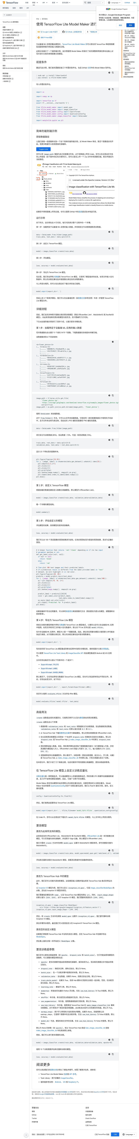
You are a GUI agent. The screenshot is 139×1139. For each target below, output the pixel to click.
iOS (64, 1082)
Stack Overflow (90, 1118)
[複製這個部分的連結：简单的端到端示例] (59, 131)
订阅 (115, 1134)
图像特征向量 (64, 733)
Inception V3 (43, 888)
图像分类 (81, 298)
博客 (33, 1111)
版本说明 (88, 1115)
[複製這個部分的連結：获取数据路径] (51, 137)
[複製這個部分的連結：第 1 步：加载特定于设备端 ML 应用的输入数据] (84, 328)
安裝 (26, 3)
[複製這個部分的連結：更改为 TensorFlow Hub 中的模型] (71, 876)
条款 (33, 1134)
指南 (14, 8)
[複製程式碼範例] (113, 72)
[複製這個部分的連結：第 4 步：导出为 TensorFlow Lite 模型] (75, 620)
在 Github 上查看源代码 (73, 32)
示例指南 (105, 649)
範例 (21, 8)
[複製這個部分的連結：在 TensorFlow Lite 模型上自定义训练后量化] (90, 771)
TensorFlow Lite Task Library (55, 653)
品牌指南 (88, 1122)
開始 (130, 25)
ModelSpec (40, 937)
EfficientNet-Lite (93, 836)
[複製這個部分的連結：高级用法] (49, 712)
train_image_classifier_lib (95, 1028)
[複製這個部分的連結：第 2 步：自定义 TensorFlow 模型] (71, 485)
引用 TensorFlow (91, 1125)
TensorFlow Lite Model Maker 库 (74, 44)
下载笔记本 (93, 32)
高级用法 (69, 611)
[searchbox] (15, 15)
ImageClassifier (67, 1078)
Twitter (34, 1118)
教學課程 (6, 8)
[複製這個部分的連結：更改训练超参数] (57, 949)
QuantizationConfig (58, 786)
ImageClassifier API (76, 653)
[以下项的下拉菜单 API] (47, 2)
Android (58, 1082)
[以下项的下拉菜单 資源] (57, 2)
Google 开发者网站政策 (46, 1094)
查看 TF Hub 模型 (46, 37)
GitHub (127, 3)
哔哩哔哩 (35, 1122)
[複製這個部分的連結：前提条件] (49, 62)
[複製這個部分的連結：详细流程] (49, 309)
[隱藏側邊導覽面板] (26, 1135)
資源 (53, 3)
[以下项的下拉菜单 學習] (38, 2)
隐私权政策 (41, 1134)
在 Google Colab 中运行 (49, 32)
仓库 (89, 68)
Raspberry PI (73, 1082)
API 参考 (73, 1074)
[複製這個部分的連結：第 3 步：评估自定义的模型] (64, 521)
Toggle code (43, 149)
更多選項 (65, 3)
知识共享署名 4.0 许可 (65, 1092)
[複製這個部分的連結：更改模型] (49, 825)
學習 (33, 3)
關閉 (120, 25)
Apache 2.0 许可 (99, 1092)
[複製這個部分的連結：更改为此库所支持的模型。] (64, 831)
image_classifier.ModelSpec (101, 888)
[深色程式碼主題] (109, 72)
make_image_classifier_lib (80, 740)
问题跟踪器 (89, 1111)
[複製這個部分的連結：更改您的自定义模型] (58, 929)
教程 (81, 718)
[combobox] (94, 3)
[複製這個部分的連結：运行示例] (47, 218)
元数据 (56, 277)
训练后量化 (40, 776)
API (43, 3)
